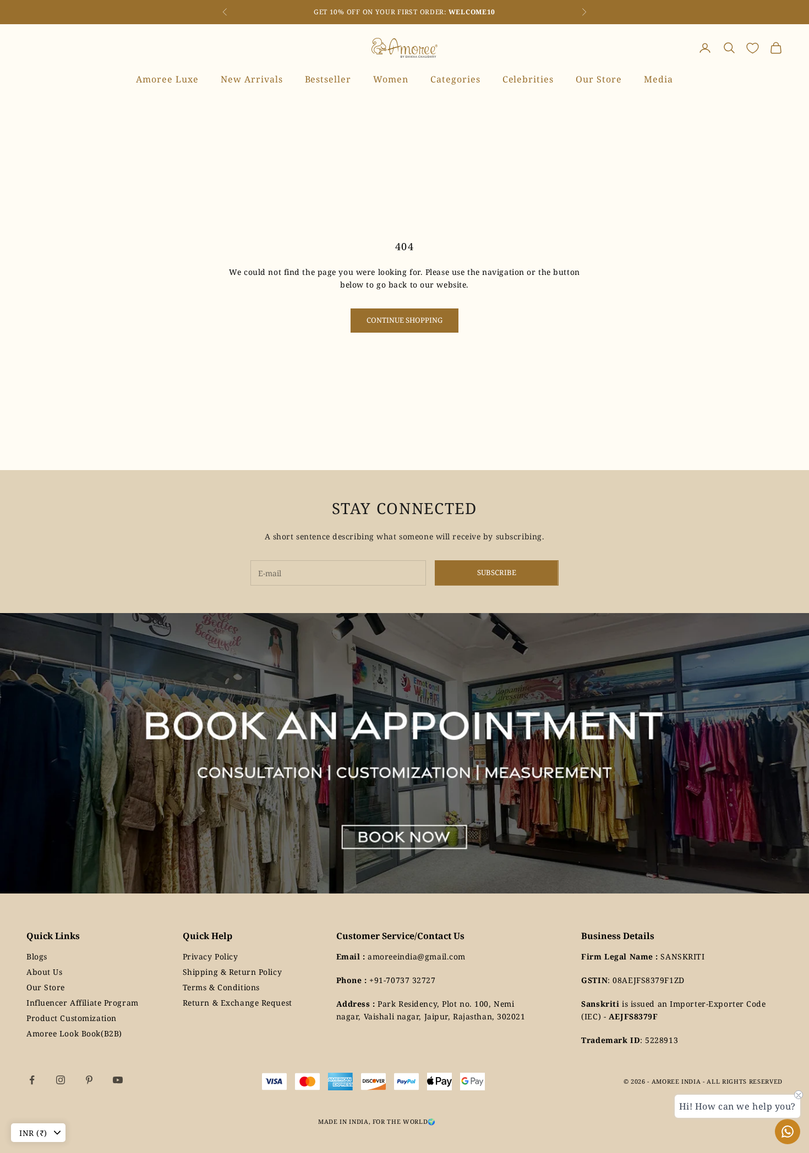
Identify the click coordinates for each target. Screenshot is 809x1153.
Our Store (599, 79)
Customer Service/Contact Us (400, 936)
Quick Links (53, 936)
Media (658, 79)
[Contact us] (787, 1131)
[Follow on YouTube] (117, 1079)
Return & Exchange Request (237, 1002)
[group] (404, 753)
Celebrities (528, 79)
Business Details (617, 936)
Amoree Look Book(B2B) (74, 1033)
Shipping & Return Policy (232, 972)
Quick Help (207, 936)
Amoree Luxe (167, 79)
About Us (44, 972)
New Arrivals (252, 79)
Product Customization (71, 1018)
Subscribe (496, 572)
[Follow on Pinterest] (89, 1079)
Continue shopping (404, 320)
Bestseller (328, 79)
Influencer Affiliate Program (82, 1002)
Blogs (36, 956)
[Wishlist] (752, 48)
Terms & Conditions (221, 987)
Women (390, 79)
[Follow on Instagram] (60, 1079)
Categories (455, 79)
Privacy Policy (210, 956)
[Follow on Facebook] (31, 1079)
